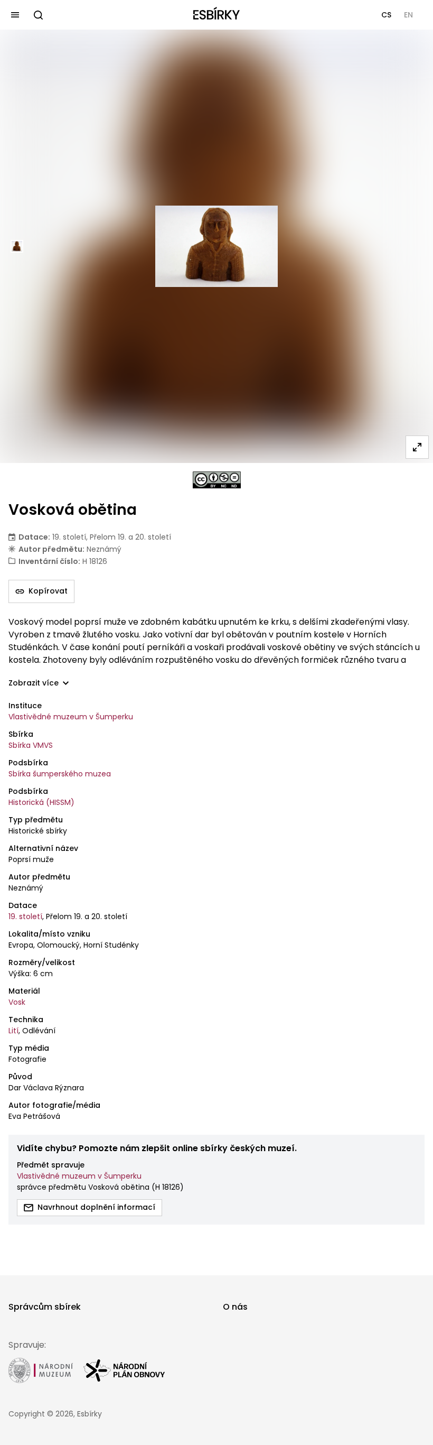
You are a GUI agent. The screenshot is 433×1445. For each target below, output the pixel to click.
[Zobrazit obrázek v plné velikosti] (417, 447)
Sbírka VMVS (30, 745)
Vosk (16, 1002)
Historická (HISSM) (41, 802)
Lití (13, 1030)
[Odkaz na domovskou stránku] (216, 15)
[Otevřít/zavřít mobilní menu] (14, 14)
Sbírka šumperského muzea (59, 773)
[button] (386, 14)
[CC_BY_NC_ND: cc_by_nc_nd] (217, 479)
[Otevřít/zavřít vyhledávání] (38, 14)
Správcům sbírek (44, 1307)
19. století (25, 916)
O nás (235, 1307)
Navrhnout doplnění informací (96, 1207)
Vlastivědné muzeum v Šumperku (70, 716)
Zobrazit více (33, 683)
